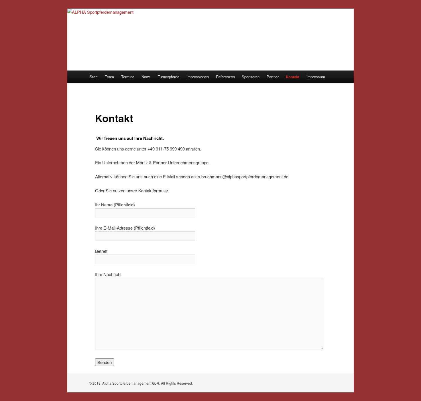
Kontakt (292, 76)
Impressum (315, 76)
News (146, 76)
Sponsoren (250, 76)
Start (94, 76)
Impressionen (197, 76)
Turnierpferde (168, 76)
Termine (127, 76)
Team (109, 76)
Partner (273, 76)
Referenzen (225, 76)
